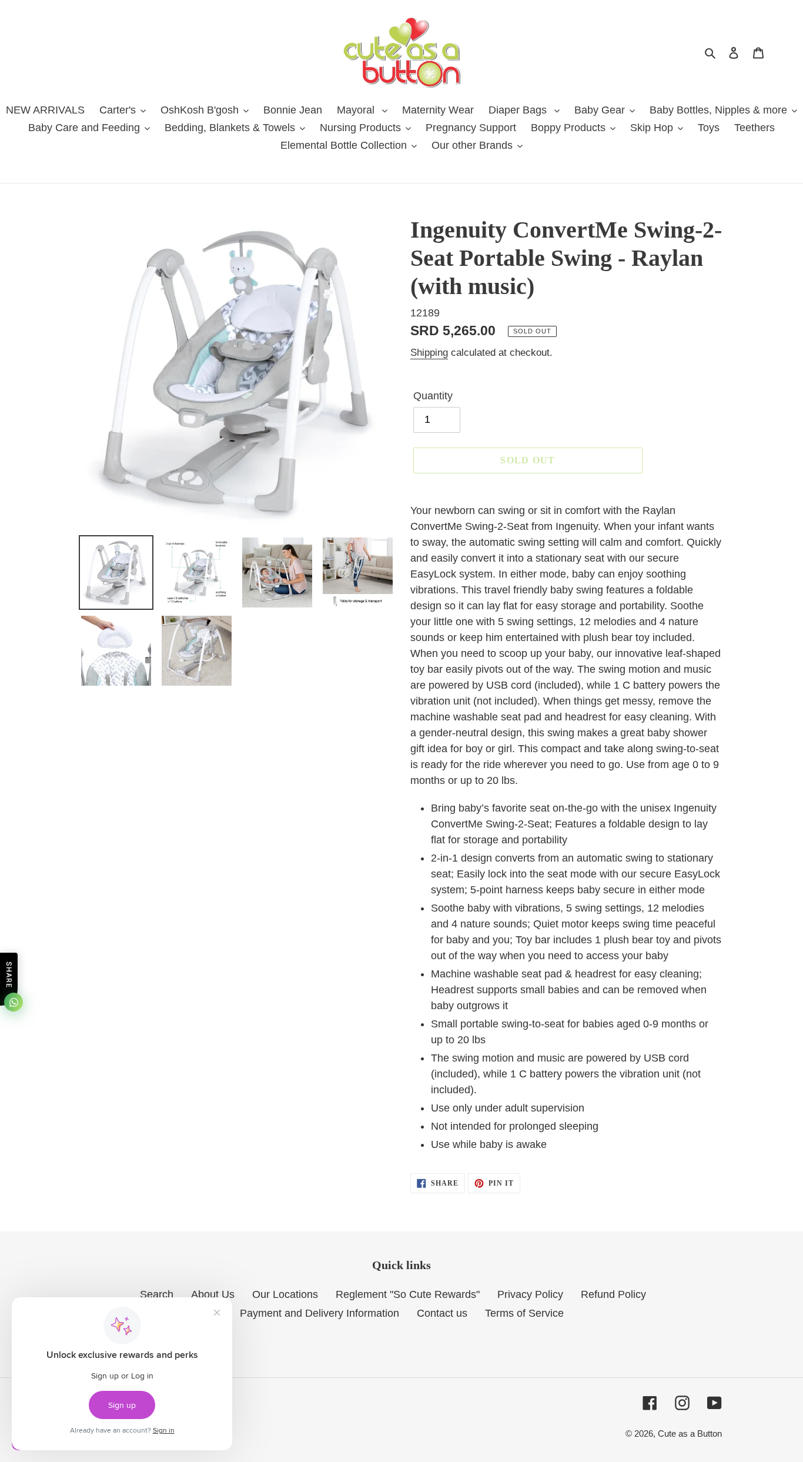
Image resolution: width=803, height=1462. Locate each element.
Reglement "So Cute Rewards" (408, 1294)
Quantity (433, 396)
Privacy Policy (530, 1294)
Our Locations (285, 1294)
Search (156, 1294)
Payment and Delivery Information (319, 1313)
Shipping (429, 352)
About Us (213, 1294)
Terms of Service (524, 1313)
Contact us (442, 1313)
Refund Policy (613, 1294)
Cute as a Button (690, 1433)
